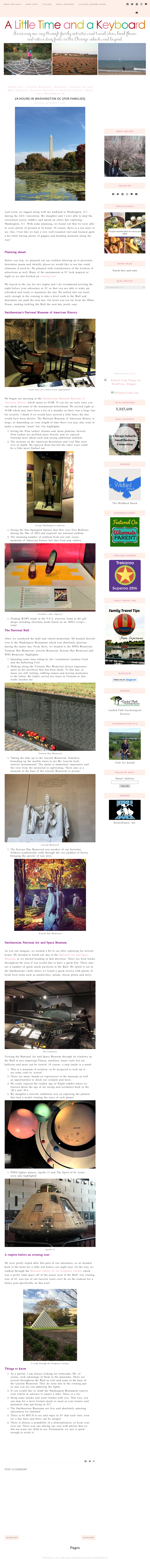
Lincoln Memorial (39, 86)
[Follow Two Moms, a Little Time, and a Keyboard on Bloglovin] (125, 681)
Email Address (125, 778)
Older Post (88, 1538)
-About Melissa (11, 4)
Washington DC (54, 93)
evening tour (48, 276)
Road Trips (32, 4)
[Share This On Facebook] (85, 1461)
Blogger (131, 374)
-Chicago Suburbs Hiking (92, 4)
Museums (60, 86)
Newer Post (12, 1538)
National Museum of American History (57, 90)
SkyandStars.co (100, 1558)
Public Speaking (65, 4)
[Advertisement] (124, 105)
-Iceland (47, 4)
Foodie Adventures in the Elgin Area (125, 232)
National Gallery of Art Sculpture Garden (56, 1271)
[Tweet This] (90, 1461)
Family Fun (16, 86)
